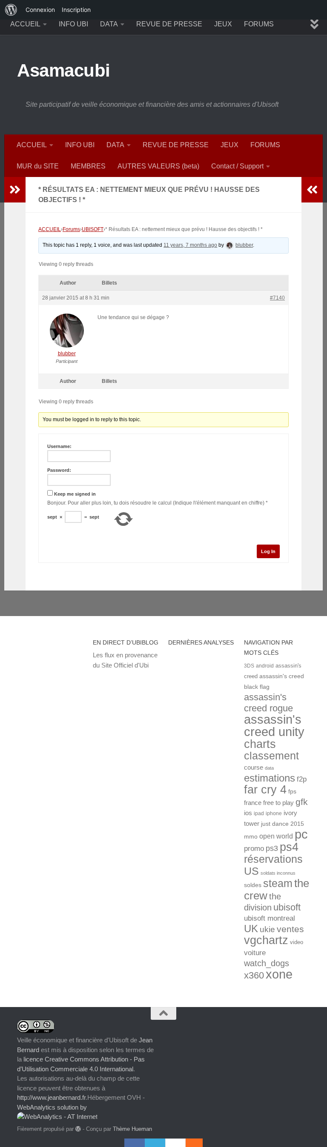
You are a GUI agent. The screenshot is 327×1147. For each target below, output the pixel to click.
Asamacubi (63, 70)
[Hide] (198, 1142)
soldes (252, 885)
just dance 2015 (282, 824)
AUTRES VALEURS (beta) (158, 166)
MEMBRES (88, 166)
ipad (259, 813)
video (296, 942)
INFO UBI (73, 24)
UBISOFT (92, 229)
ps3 (272, 848)
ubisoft (287, 907)
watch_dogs (266, 963)
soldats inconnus (278, 873)
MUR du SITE (38, 166)
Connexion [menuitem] (40, 9)
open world (276, 836)
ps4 (289, 846)
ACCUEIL (25, 24)
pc (301, 834)
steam (278, 883)
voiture (255, 952)
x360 (254, 975)
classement (271, 756)
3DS (249, 665)
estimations (269, 778)
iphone (274, 813)
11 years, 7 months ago (190, 245)
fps (292, 791)
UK (251, 928)
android (265, 665)
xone (279, 974)
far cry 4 (265, 789)
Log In (268, 551)
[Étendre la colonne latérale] (15, 190)
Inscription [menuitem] (76, 9)
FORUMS (259, 24)
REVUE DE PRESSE (169, 24)
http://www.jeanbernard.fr (51, 1097)
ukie (267, 929)
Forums (71, 229)
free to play (278, 802)
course (253, 767)
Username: (59, 446)
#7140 (277, 298)
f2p (302, 779)
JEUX (223, 24)
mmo (251, 836)
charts (260, 743)
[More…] (189, 1142)
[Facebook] (134, 1142)
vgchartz (266, 940)
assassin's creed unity (274, 725)
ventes (290, 929)
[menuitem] (11, 10)
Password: (59, 470)
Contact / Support (237, 166)
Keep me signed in (75, 493)
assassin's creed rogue (268, 702)
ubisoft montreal (269, 918)
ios (248, 812)
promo (254, 849)
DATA (109, 24)
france (252, 802)
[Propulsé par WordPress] (78, 1129)
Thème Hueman (132, 1129)
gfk (301, 802)
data (269, 767)
